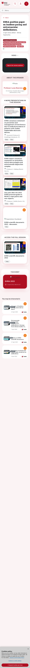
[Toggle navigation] (26, 4)
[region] (15, 657)
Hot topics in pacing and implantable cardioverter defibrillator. (18, 352)
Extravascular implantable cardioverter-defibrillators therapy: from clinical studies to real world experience (18, 324)
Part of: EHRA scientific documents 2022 (14, 42)
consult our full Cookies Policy (16, 657)
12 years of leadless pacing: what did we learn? (17, 307)
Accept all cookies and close (16, 665)
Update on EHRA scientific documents (17, 338)
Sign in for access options (15, 65)
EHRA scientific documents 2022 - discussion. (14, 223)
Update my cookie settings (15, 660)
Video (11, 139)
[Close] (28, 649)
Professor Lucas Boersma (13, 88)
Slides (6, 139)
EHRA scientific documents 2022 (14, 257)
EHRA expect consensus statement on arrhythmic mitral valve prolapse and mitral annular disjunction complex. (13, 162)
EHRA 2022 (10, 281)
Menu (7, 10)
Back (7, 18)
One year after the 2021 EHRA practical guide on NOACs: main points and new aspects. (13, 195)
